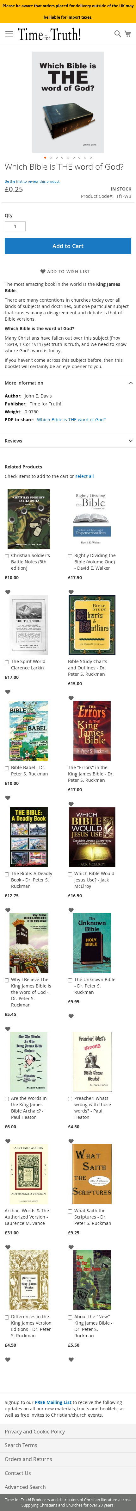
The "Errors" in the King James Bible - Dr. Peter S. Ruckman (91, 773)
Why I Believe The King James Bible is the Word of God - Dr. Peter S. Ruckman (31, 992)
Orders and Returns (28, 1459)
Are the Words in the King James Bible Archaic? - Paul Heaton (29, 1107)
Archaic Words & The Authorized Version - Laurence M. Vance (27, 1216)
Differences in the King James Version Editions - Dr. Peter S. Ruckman (31, 1326)
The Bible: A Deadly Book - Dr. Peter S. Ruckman (31, 879)
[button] (45, 157)
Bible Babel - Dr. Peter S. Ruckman (29, 770)
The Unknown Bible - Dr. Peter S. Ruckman (94, 985)
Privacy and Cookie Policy (35, 1431)
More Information (24, 383)
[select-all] (84, 476)
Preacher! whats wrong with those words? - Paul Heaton (92, 1107)
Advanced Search (25, 1486)
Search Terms (21, 1445)
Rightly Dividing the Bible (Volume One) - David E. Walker (95, 561)
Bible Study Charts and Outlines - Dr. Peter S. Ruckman (87, 667)
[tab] (68, 383)
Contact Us (18, 1473)
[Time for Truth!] (49, 34)
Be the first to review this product (32, 181)
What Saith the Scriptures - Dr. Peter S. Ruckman (92, 1216)
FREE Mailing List (53, 1402)
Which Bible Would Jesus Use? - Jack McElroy (94, 879)
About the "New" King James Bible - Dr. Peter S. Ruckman (93, 1326)
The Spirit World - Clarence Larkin (29, 664)
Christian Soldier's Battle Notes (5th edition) (30, 561)
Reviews (13, 441)
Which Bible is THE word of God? (71, 420)
